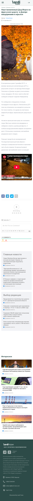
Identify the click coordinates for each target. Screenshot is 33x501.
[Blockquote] (15, 231)
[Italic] (5, 231)
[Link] (19, 231)
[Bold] (3, 231)
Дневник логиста (10, 7)
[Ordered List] (11, 231)
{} (21, 230)
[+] (23, 230)
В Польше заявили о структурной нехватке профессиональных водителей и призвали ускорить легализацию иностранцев (14, 281)
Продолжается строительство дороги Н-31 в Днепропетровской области (16, 299)
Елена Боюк (9, 18)
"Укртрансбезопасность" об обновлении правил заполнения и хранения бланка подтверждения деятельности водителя (14, 271)
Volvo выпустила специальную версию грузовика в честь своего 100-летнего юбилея (16, 323)
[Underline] (7, 231)
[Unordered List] (13, 231)
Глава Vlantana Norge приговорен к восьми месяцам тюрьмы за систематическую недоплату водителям (14, 261)
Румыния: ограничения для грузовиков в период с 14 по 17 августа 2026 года (16, 306)
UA (29, 2)
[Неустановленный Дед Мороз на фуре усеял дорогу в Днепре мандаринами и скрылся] (3, 196)
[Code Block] (17, 231)
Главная (3, 7)
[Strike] (9, 231)
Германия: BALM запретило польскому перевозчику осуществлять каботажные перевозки (16, 314)
